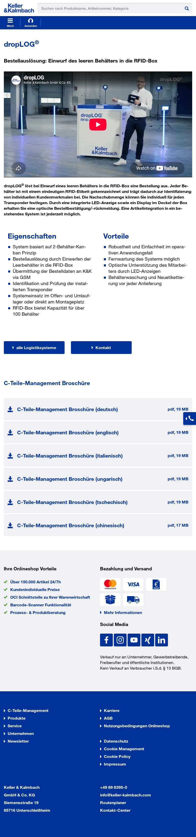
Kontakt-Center (115, 810)
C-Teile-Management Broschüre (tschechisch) (72, 502)
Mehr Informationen (123, 612)
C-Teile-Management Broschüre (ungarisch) (69, 479)
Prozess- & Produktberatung (38, 612)
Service (15, 725)
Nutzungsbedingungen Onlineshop (137, 725)
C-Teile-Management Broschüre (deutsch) (67, 409)
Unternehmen (21, 733)
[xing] (148, 639)
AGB (108, 718)
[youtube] (134, 639)
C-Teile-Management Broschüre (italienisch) (70, 455)
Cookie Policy (117, 756)
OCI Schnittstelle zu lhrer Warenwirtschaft (50, 597)
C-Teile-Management (28, 710)
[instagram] (121, 639)
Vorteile (116, 235)
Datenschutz (116, 740)
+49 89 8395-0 (113, 787)
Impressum (115, 763)
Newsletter (18, 740)
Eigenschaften (32, 235)
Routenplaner (113, 802)
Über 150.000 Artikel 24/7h (35, 581)
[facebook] (107, 639)
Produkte (17, 718)
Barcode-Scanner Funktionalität (40, 604)
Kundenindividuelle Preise (35, 589)
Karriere (111, 710)
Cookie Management (124, 748)
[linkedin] (161, 639)
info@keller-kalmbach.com (125, 794)
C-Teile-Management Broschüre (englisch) (68, 432)
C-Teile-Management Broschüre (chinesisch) (70, 525)
